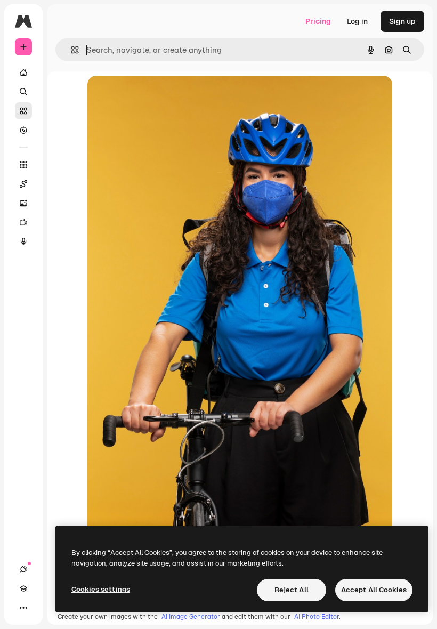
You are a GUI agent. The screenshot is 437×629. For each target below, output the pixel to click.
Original (156, 96)
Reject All (291, 589)
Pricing (318, 21)
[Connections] (23, 569)
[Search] (23, 91)
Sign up (402, 21)
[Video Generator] (23, 222)
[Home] (23, 72)
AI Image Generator (190, 616)
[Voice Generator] (23, 241)
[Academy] (23, 588)
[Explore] (23, 130)
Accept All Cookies (374, 589)
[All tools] (23, 164)
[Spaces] (23, 183)
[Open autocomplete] (70, 50)
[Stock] (23, 110)
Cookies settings (100, 589)
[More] (23, 607)
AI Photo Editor (316, 616)
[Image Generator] (23, 203)
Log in (357, 21)
